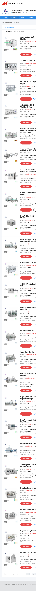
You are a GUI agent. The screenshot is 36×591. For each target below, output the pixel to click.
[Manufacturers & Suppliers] (13, 3)
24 (9, 574)
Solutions (31, 18)
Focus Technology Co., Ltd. (22, 584)
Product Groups (9, 27)
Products (14, 18)
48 (17, 574)
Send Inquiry (26, 54)
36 (13, 574)
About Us (23, 18)
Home (5, 18)
